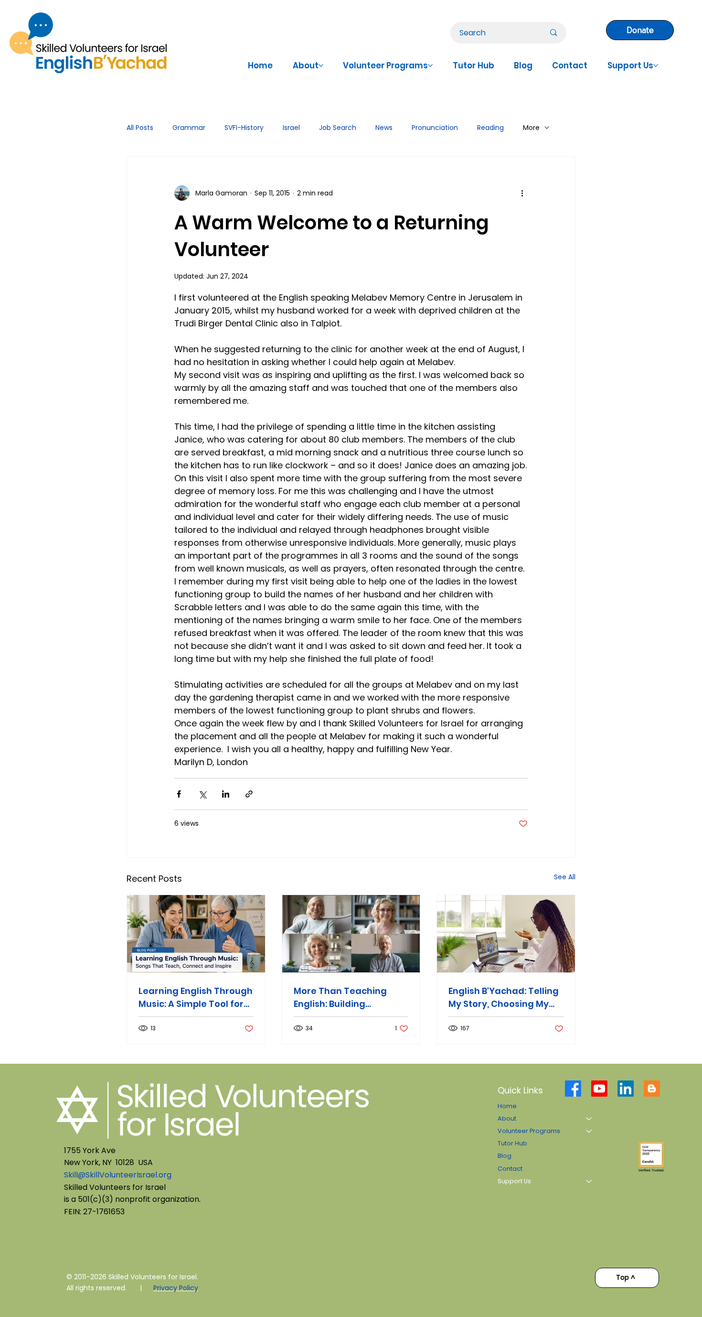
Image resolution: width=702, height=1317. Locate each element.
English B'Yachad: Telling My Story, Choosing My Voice (503, 997)
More (531, 127)
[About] (589, 1118)
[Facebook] (573, 1088)
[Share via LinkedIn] (225, 794)
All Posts (140, 127)
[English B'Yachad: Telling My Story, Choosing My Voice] (506, 933)
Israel (291, 127)
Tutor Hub (512, 1143)
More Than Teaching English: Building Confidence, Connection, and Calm (349, 997)
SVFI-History (244, 127)
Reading (490, 127)
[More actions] (522, 193)
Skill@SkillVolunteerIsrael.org (117, 1174)
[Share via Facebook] (178, 794)
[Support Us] (589, 1181)
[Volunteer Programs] (589, 1131)
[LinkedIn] (625, 1088)
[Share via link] (249, 794)
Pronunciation (435, 127)
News (384, 127)
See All (564, 877)
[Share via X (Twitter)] (202, 794)
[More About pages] (321, 65)
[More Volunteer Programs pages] (430, 65)
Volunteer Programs (529, 1131)
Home (507, 1106)
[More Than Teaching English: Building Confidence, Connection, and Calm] (351, 933)
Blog (504, 1156)
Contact (510, 1169)
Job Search (337, 127)
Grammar (188, 127)
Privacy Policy (175, 1288)
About (507, 1118)
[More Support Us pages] (655, 65)
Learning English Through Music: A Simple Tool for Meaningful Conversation (195, 997)
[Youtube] (599, 1088)
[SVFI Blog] (652, 1088)
